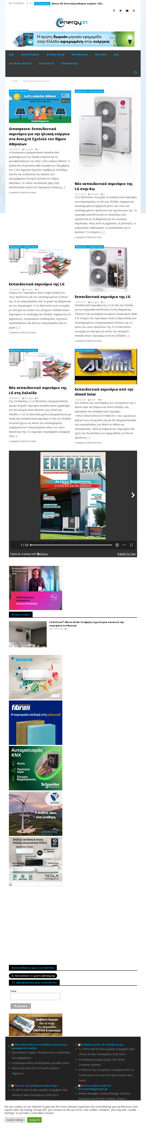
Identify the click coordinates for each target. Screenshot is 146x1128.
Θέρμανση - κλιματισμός (89, 91)
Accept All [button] (34, 1119)
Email (13, 991)
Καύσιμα (101, 54)
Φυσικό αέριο (55, 54)
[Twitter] (120, 10)
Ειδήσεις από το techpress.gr (102, 1044)
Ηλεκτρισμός (30, 54)
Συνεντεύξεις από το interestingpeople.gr (94, 1087)
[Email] (127, 10)
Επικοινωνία (69, 63)
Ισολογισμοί (42, 3)
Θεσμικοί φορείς (20, 63)
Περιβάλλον (80, 54)
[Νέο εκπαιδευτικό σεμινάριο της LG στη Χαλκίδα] (40, 366)
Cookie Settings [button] (15, 1119)
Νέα (11, 54)
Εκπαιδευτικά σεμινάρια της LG (36, 284)
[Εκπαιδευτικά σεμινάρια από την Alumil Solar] (106, 366)
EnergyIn (94, 194)
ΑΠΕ (116, 54)
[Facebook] (114, 10)
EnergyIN (28, 149)
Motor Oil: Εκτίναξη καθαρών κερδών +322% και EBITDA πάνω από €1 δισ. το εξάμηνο (78, 3)
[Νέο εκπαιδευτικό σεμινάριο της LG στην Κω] (106, 134)
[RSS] (134, 10)
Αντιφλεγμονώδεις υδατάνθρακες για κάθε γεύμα (40, 1063)
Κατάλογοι (46, 63)
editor (93, 400)
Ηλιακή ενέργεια (19, 91)
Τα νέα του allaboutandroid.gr (36, 1085)
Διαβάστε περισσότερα (23, 193)
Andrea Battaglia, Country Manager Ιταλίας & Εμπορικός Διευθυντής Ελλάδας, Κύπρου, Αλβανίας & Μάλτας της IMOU (105, 1099)
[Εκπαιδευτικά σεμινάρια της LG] (40, 262)
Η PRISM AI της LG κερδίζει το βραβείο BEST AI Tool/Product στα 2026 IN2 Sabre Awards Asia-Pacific (106, 1075)
